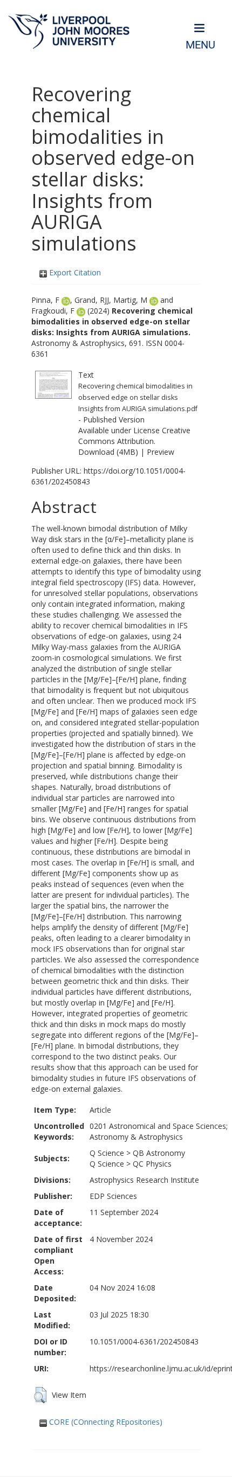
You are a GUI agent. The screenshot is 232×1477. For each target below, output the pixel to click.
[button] (40, 1395)
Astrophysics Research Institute (144, 1180)
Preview (160, 452)
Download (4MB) (108, 452)
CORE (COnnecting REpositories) (104, 1422)
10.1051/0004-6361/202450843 (144, 1341)
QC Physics (152, 1164)
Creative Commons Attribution (134, 435)
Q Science (107, 1153)
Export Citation (74, 272)
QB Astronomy (159, 1153)
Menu (200, 45)
